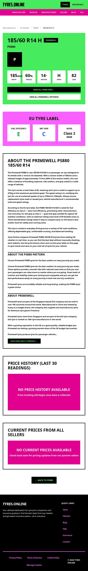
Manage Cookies (34, 565)
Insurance (77, 4)
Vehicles (33, 12)
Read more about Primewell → (24, 341)
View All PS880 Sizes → (44, 89)
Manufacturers (48, 12)
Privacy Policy (15, 557)
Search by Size (18, 12)
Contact (66, 541)
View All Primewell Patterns (44, 97)
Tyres (65, 4)
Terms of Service (34, 557)
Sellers (63, 12)
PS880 (35, 28)
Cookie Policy (53, 557)
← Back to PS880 (44, 480)
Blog (73, 12)
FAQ (81, 12)
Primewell (24, 28)
